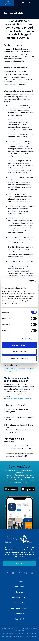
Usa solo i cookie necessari (19, 358)
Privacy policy (19, 603)
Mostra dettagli (27, 339)
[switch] (34, 318)
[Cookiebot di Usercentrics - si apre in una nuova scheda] (28, 281)
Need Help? (19, 563)
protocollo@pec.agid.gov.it (21, 399)
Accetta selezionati (19, 352)
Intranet (19, 592)
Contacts (19, 581)
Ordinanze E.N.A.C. (19, 597)
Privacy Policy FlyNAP (19, 608)
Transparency (19, 587)
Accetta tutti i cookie (19, 345)
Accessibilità (19, 614)
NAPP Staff (19, 619)
